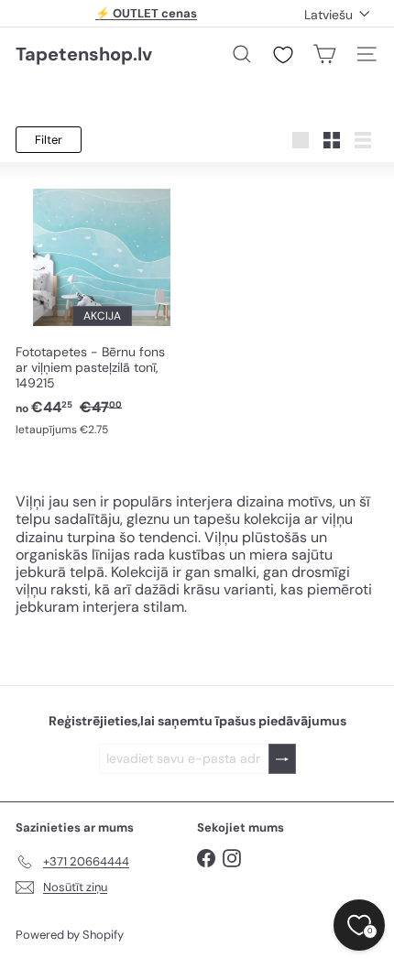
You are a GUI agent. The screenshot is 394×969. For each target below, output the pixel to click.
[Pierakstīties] (282, 759)
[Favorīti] (283, 55)
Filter (48, 139)
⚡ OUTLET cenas (146, 13)
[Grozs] (324, 54)
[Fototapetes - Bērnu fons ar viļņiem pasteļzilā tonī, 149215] (102, 309)
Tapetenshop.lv (84, 54)
